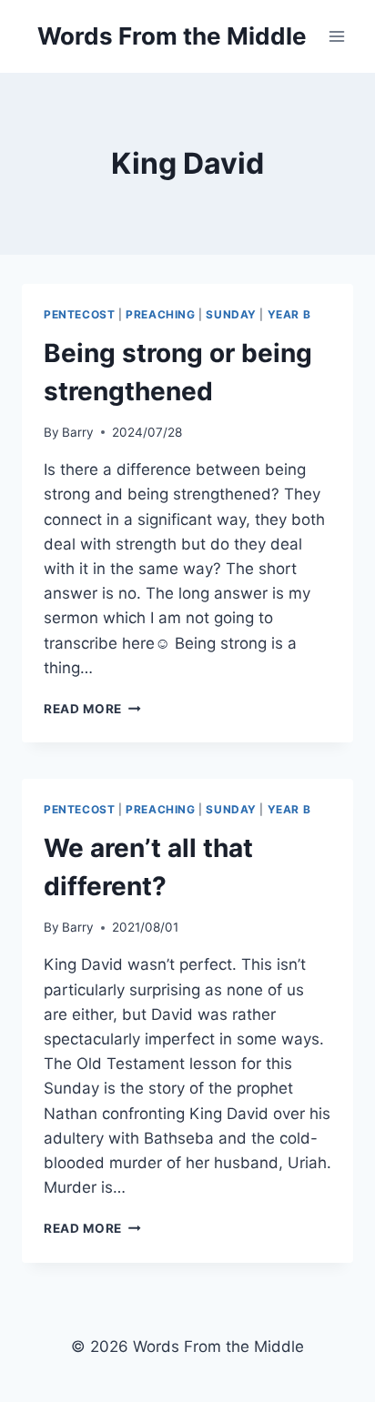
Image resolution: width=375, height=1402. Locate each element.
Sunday (231, 314)
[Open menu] (336, 36)
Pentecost (79, 314)
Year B (289, 314)
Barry (78, 432)
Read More (92, 708)
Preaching (160, 314)
